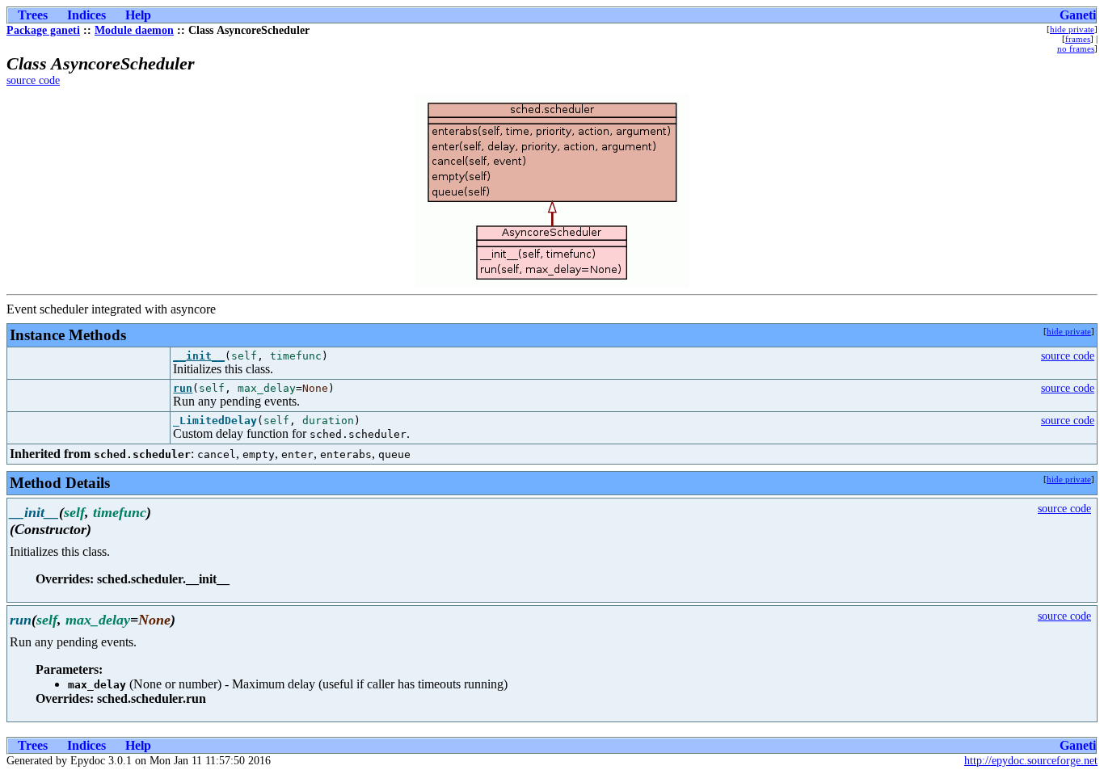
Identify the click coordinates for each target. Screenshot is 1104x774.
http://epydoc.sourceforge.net (1031, 761)
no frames (1075, 48)
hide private (1072, 29)
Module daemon (134, 30)
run (182, 388)
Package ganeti (43, 30)
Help (138, 15)
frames (1077, 39)
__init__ (199, 356)
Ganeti (1078, 15)
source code (33, 80)
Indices (86, 15)
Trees (33, 15)
